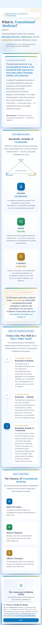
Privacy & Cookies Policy (27, 616)
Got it (21, 620)
